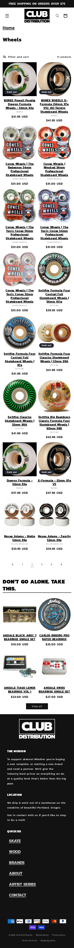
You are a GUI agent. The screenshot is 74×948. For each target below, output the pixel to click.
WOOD (14, 851)
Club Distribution (24, 935)
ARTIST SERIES (22, 884)
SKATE (15, 841)
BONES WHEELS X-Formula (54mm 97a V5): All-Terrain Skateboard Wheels (54, 105)
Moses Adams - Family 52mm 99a (54, 538)
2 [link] (32, 564)
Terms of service (29, 940)
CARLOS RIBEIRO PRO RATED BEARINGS (54, 637)
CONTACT (17, 895)
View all (37, 706)
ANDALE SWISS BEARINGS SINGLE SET (54, 689)
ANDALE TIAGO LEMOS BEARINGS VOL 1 (20, 689)
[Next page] (61, 564)
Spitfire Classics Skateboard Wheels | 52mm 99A (19, 420)
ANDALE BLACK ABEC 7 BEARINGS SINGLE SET (19, 637)
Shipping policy (48, 940)
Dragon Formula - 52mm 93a (20, 482)
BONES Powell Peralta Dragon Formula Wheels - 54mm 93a (19, 104)
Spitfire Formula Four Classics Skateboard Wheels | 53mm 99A (54, 357)
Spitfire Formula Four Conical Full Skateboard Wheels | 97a (20, 359)
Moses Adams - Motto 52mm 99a (19, 538)
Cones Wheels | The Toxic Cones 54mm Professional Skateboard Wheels (54, 232)
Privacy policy (58, 935)
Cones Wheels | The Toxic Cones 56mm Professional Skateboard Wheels (20, 232)
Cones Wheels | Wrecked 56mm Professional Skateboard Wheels (54, 169)
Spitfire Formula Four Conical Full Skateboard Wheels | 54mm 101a (54, 296)
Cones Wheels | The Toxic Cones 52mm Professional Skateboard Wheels (20, 296)
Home (9, 28)
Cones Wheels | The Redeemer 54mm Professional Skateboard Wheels (20, 169)
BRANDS (16, 862)
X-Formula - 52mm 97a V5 (54, 482)
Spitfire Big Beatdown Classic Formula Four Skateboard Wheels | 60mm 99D (54, 422)
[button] (7, 16)
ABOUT (15, 873)
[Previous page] (13, 564)
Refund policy (42, 935)
